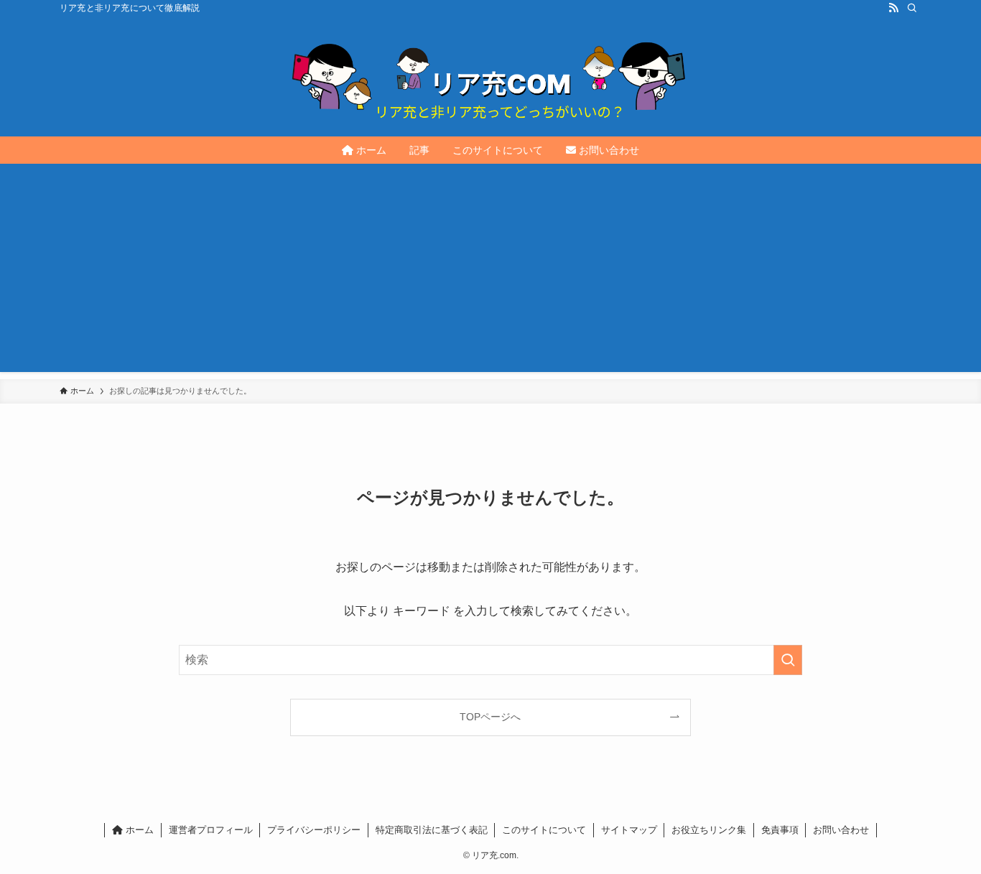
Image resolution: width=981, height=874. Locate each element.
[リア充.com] (490, 76)
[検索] (912, 8)
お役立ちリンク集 (708, 829)
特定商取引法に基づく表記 (432, 829)
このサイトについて (544, 829)
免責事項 (780, 829)
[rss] (893, 8)
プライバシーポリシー (314, 829)
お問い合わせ (841, 829)
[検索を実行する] (787, 660)
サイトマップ (629, 829)
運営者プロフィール (211, 829)
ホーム (138, 829)
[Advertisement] (490, 271)
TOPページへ (490, 716)
